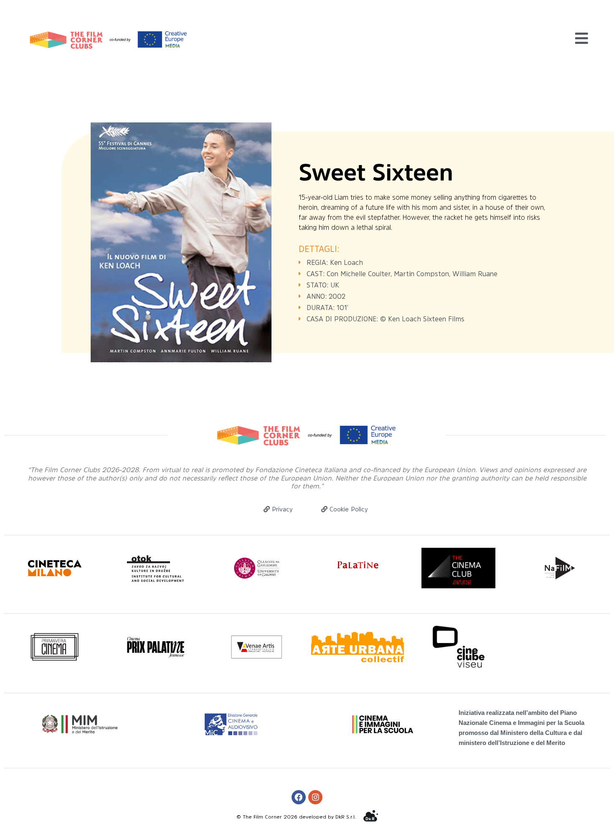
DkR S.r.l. (345, 816)
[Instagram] (315, 797)
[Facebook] (299, 797)
